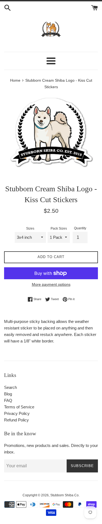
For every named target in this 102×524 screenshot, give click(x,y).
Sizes (30, 228)
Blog (8, 394)
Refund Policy (16, 420)
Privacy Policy (17, 413)
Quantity (80, 228)
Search (10, 387)
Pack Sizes (59, 228)
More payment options (51, 284)
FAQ (8, 400)
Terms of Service (19, 407)
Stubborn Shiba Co (64, 495)
